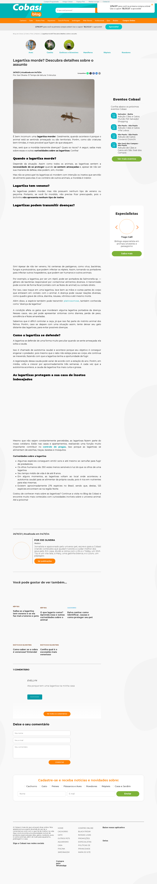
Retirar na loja (94, 2)
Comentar (59, 762)
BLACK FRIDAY (84, 832)
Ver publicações (45, 561)
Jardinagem (76, 21)
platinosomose (71, 301)
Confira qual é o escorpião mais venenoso (48, 652)
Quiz (108, 21)
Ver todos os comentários (57, 714)
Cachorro (23, 21)
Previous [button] (116, 228)
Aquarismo (51, 21)
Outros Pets (40, 21)
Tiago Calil (127, 237)
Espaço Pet (81, 2)
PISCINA (61, 849)
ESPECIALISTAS (84, 842)
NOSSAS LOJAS (84, 835)
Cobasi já (106, 2)
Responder (34, 697)
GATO (60, 835)
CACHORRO (63, 832)
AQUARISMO (63, 842)
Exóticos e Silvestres (22, 645)
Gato (31, 21)
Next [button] (137, 228)
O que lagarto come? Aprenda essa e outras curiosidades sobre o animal (52, 616)
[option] (30, 47)
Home (60, 828)
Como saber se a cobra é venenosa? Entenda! (25, 650)
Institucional (99, 21)
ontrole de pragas (55, 447)
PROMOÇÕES (84, 838)
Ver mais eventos (127, 159)
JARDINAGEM (64, 852)
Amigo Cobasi (68, 2)
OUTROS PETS (64, 838)
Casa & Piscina (63, 21)
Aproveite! (114, 26)
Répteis (16, 606)
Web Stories (87, 21)
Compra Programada (51, 2)
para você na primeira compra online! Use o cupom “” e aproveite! (68, 27)
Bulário (115, 21)
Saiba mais (127, 253)
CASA (60, 845)
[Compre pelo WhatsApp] (33, 863)
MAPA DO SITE (84, 852)
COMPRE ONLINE (85, 828)
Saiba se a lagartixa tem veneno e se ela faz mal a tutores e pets (26, 613)
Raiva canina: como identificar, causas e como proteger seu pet (80, 615)
